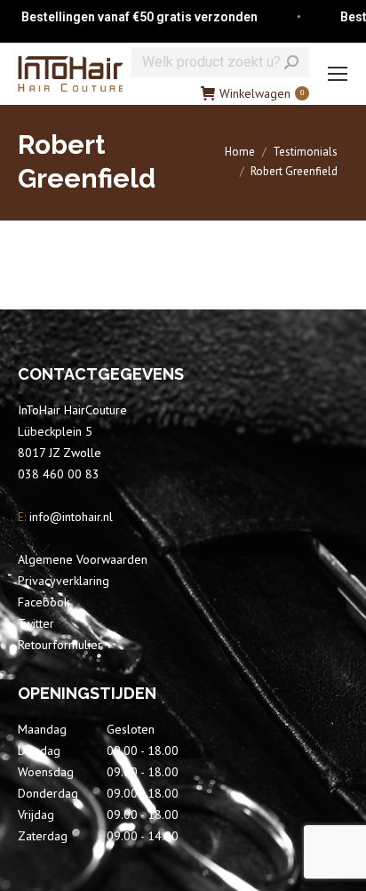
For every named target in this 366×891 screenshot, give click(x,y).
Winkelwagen (261, 93)
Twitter (36, 623)
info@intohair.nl (69, 517)
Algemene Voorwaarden (82, 559)
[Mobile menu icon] (337, 73)
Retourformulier (60, 645)
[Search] (291, 62)
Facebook (43, 602)
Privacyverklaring (63, 581)
